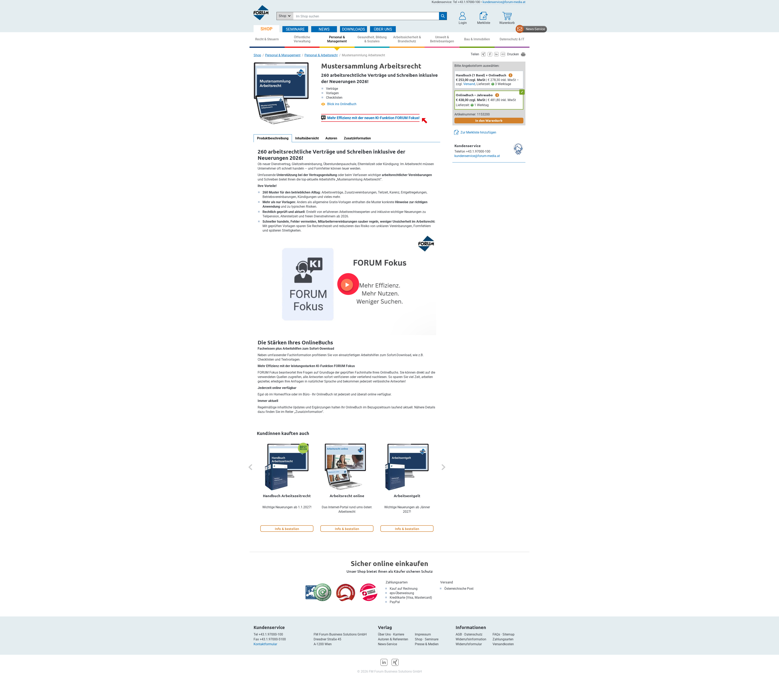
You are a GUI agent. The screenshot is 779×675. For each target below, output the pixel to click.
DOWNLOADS (353, 29)
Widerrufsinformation (471, 639)
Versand (469, 84)
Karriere (398, 634)
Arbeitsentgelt (407, 495)
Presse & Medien (427, 644)
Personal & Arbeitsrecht (321, 55)
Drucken (513, 54)
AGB (459, 634)
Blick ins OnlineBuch (341, 104)
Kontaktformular (265, 644)
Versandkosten (503, 644)
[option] (287, 487)
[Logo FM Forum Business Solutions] (261, 12)
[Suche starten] (443, 16)
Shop (257, 55)
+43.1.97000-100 (271, 634)
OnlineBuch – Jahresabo (474, 95)
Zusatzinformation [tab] (357, 138)
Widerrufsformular (469, 644)
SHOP (266, 28)
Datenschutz (473, 634)
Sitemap (508, 634)
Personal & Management (282, 55)
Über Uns (384, 634)
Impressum (423, 634)
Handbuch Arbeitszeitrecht (287, 495)
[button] (462, 18)
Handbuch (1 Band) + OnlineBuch (481, 75)
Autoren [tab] (331, 138)
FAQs (496, 634)
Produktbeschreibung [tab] (272, 138)
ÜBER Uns (383, 29)
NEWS (324, 29)
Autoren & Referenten (393, 639)
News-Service (535, 29)
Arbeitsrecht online (347, 495)
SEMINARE (295, 29)
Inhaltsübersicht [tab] (307, 138)
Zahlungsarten (397, 582)
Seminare (431, 639)
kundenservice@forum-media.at (504, 2)
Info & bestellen (287, 528)
